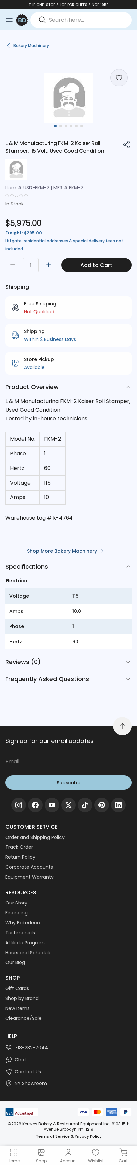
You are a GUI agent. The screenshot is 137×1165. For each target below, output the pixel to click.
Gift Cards (17, 988)
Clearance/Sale (23, 1018)
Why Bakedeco (22, 922)
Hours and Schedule (28, 952)
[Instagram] (18, 805)
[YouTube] (52, 805)
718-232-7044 (31, 1047)
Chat (20, 1059)
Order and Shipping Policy (35, 837)
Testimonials (20, 932)
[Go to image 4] (71, 126)
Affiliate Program (25, 942)
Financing (16, 912)
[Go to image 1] (55, 126)
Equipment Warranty (29, 877)
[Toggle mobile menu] (9, 20)
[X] (68, 805)
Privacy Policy (88, 1136)
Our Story (16, 903)
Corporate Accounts (29, 867)
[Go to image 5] (76, 126)
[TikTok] (85, 805)
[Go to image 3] (66, 126)
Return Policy (20, 857)
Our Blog (15, 962)
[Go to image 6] (81, 126)
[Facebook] (35, 805)
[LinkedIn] (118, 805)
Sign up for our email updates (49, 741)
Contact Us (28, 1071)
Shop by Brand (22, 998)
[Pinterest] (101, 805)
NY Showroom (31, 1083)
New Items (17, 1008)
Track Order (19, 847)
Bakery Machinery (31, 45)
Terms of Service (53, 1136)
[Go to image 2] (60, 126)
